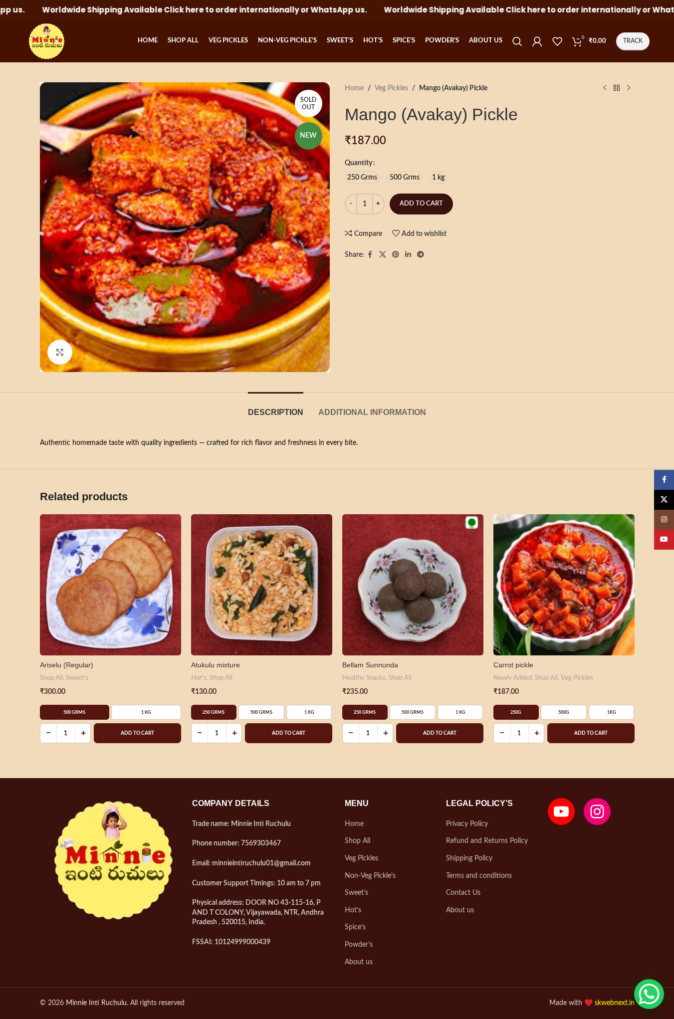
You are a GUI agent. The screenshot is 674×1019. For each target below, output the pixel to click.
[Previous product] (605, 88)
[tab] (275, 407)
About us (359, 962)
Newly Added (512, 677)
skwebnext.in (615, 1003)
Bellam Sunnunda (370, 665)
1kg (611, 712)
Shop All (51, 677)
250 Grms (214, 712)
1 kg (146, 712)
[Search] (517, 41)
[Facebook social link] (370, 255)
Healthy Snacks (364, 677)
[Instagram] (597, 811)
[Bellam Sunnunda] (412, 584)
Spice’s (355, 927)
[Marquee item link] (169, 10)
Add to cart (421, 204)
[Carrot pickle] (564, 584)
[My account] (537, 41)
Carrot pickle (513, 665)
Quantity (358, 163)
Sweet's (77, 677)
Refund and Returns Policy (487, 840)
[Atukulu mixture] (261, 584)
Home (354, 88)
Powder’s (359, 944)
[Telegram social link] (420, 255)
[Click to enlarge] (59, 352)
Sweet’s (356, 892)
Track (633, 41)
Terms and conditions (479, 875)
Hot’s (353, 910)
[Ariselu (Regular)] (110, 584)
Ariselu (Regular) (66, 665)
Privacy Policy (467, 823)
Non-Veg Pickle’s (370, 875)
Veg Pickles (391, 88)
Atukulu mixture (215, 665)
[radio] (362, 177)
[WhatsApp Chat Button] (649, 994)
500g (563, 712)
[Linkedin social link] (408, 255)
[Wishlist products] (557, 41)
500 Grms (74, 712)
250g (515, 712)
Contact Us (463, 892)
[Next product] (629, 88)
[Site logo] (45, 40)
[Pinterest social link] (395, 255)
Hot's (199, 677)
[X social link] (382, 255)
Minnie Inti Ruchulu (96, 1003)
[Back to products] (617, 88)
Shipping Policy (469, 858)
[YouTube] (561, 811)
